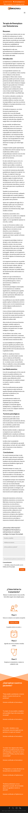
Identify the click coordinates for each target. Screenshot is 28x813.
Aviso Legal (4, 810)
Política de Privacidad (12, 810)
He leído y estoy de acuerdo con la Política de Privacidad (13, 566)
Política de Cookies (22, 810)
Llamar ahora (14, 622)
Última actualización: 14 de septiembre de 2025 (14, 4)
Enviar (22, 569)
